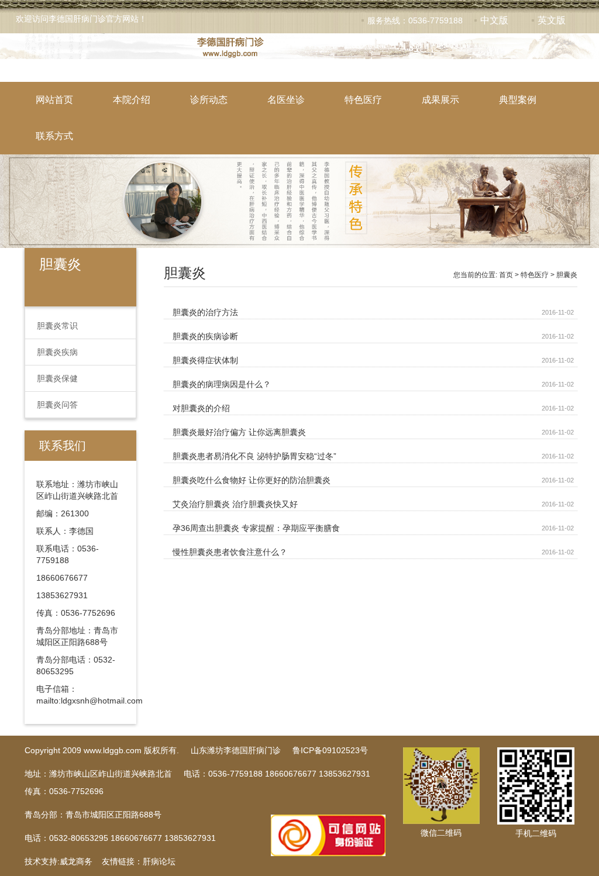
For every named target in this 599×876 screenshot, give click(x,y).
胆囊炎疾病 (57, 352)
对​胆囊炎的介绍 (201, 408)
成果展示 (440, 100)
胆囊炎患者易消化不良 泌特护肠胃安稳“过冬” (254, 456)
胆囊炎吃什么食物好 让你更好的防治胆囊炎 (252, 480)
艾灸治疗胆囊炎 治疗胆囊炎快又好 (235, 504)
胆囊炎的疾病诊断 (205, 336)
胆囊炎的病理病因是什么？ (222, 384)
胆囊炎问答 (57, 404)
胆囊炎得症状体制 (205, 360)
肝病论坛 (159, 861)
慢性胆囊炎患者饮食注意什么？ (230, 552)
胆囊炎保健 (57, 378)
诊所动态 (209, 100)
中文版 (494, 20)
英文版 (552, 20)
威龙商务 (76, 861)
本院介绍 (131, 100)
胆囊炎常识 (57, 325)
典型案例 (517, 100)
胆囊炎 (566, 275)
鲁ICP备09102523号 (330, 750)
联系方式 (54, 136)
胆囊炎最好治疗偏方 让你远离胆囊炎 (239, 432)
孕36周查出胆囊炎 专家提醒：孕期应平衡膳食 (256, 528)
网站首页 (54, 100)
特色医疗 (363, 100)
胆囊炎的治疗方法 (205, 312)
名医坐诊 (286, 100)
